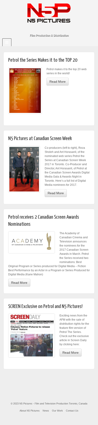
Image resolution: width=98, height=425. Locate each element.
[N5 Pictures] (49, 12)
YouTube (61, 29)
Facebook (43, 29)
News (46, 410)
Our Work (57, 410)
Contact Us (72, 410)
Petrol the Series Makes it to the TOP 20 (42, 60)
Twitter (49, 29)
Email (37, 29)
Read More (57, 81)
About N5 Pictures (30, 410)
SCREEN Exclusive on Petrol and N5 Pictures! (45, 306)
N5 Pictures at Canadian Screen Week (40, 138)
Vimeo (55, 29)
